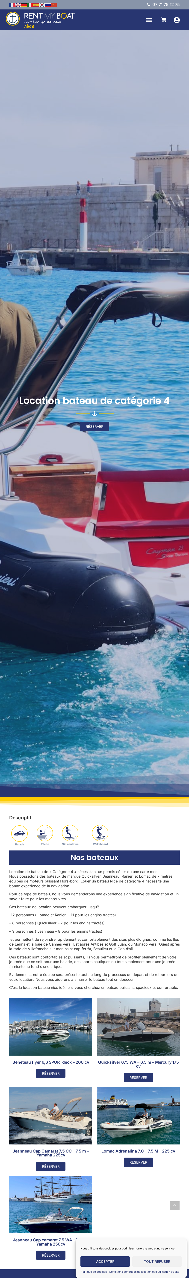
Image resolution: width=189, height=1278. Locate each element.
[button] (149, 20)
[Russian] (48, 4)
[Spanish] (36, 4)
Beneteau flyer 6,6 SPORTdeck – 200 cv (50, 1062)
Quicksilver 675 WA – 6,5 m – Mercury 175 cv (138, 1064)
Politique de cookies (94, 1271)
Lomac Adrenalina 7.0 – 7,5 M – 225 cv (138, 1151)
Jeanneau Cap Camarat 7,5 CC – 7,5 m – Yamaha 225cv (51, 1153)
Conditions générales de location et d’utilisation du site (144, 1271)
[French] (12, 4)
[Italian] (30, 4)
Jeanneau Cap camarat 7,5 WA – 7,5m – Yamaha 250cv (51, 1241)
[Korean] (42, 4)
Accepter (105, 1261)
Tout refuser (157, 1261)
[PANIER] (164, 20)
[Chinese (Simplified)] (54, 4)
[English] (18, 4)
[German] (24, 4)
